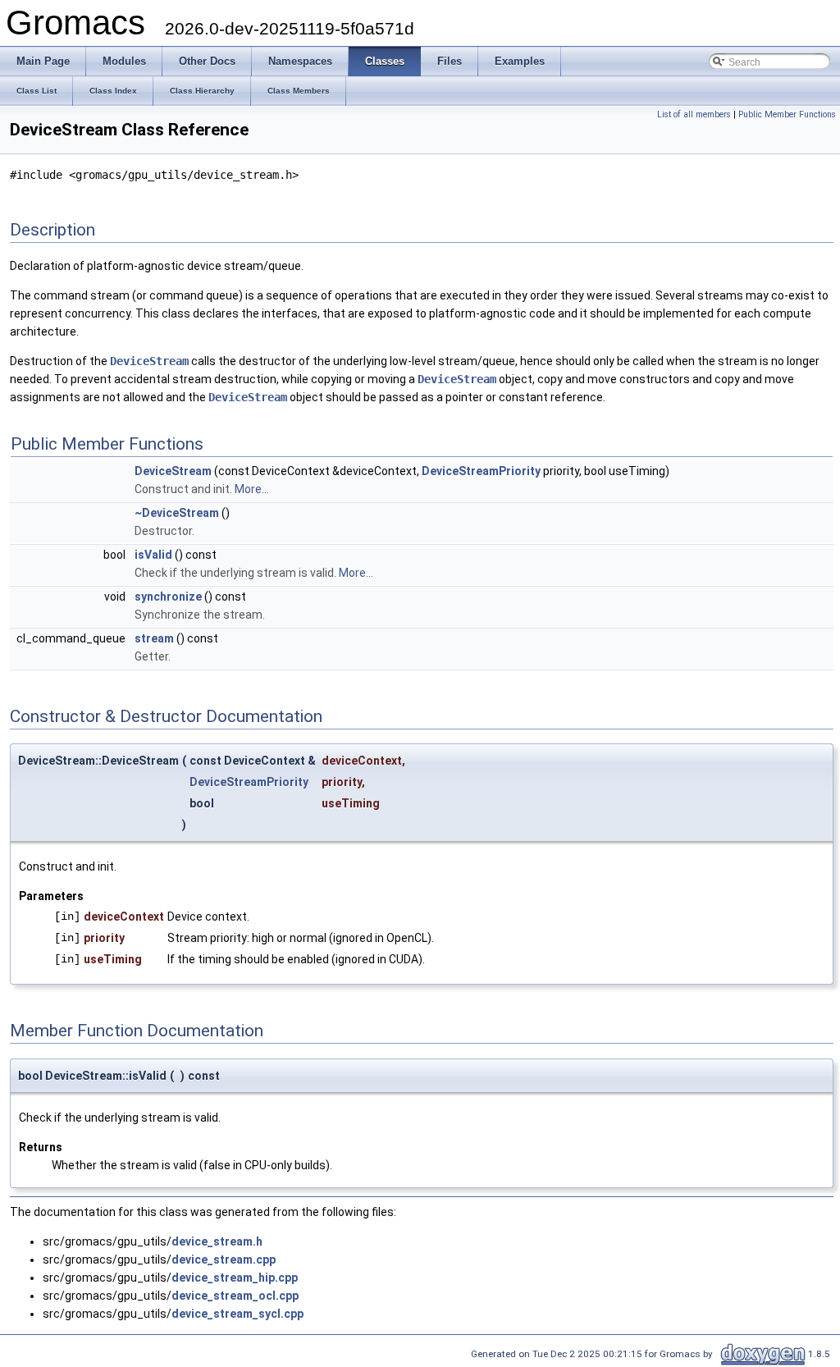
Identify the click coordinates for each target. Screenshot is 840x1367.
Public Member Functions (787, 114)
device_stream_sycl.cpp (237, 1313)
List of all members (694, 114)
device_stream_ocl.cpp (235, 1295)
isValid (153, 554)
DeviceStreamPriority (481, 471)
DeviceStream (149, 361)
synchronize (168, 596)
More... (252, 489)
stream (154, 638)
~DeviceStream (177, 512)
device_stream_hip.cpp (234, 1277)
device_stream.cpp (223, 1259)
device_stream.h (216, 1241)
